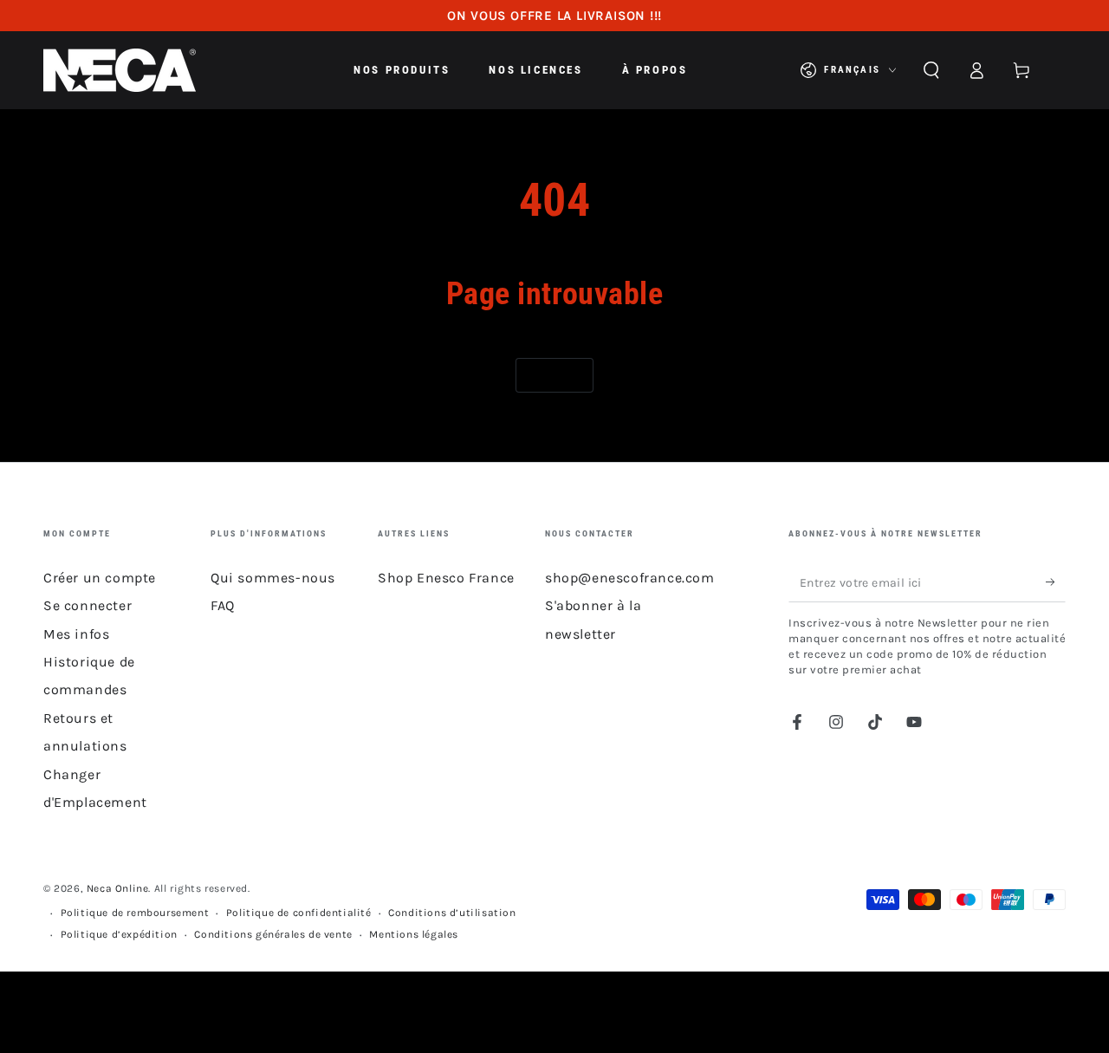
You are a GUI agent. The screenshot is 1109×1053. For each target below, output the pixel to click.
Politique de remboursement (135, 913)
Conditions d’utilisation (452, 913)
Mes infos (76, 634)
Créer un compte (99, 577)
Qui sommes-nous (273, 577)
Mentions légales (413, 934)
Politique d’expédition (119, 934)
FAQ (223, 605)
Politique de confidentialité (299, 913)
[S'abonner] (1056, 582)
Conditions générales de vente (273, 934)
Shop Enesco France (446, 577)
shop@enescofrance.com (630, 577)
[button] (931, 70)
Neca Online (118, 888)
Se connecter (87, 605)
